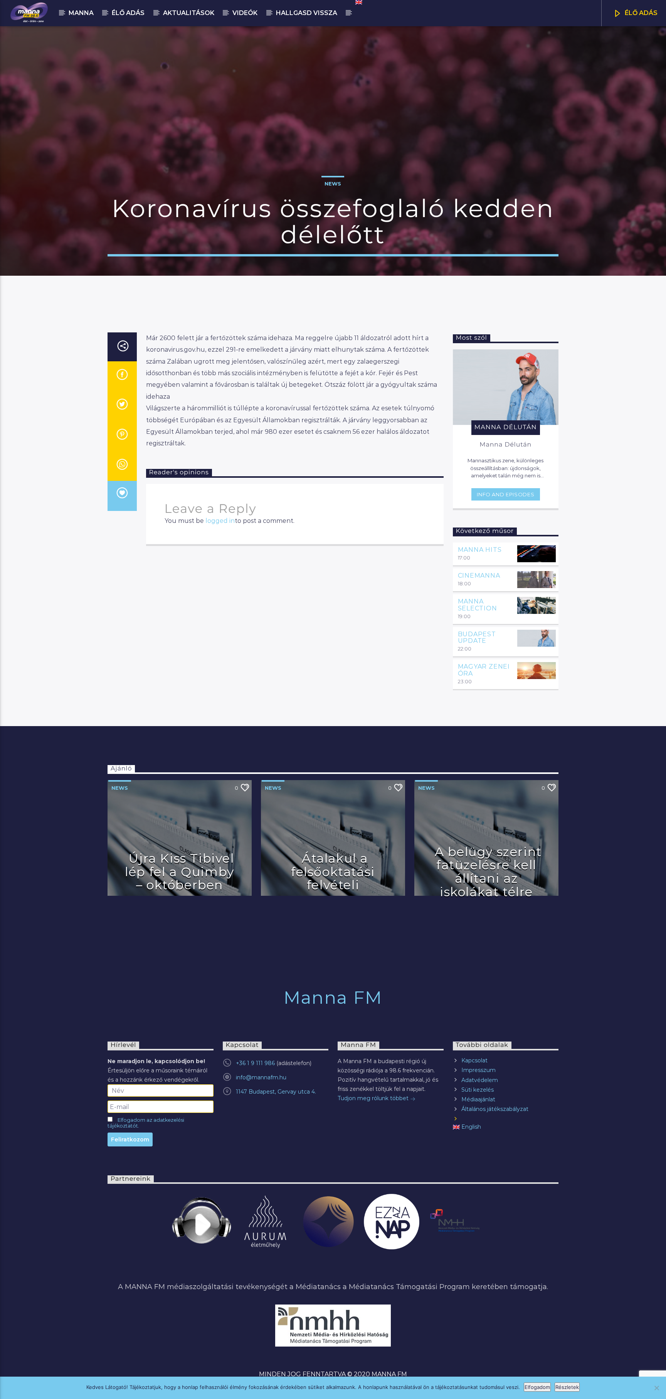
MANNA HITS (480, 549)
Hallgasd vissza (306, 13)
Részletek (567, 1387)
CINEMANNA (479, 575)
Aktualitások (188, 13)
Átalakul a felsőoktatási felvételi (333, 871)
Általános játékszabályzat (494, 1109)
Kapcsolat (474, 1060)
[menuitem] (358, 2)
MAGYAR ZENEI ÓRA (484, 670)
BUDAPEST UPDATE (477, 637)
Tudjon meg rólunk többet (374, 1098)
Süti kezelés (477, 1089)
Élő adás (128, 13)
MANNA (81, 13)
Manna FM (333, 997)
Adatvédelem (479, 1080)
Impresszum (478, 1070)
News (333, 183)
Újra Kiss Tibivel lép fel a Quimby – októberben (179, 871)
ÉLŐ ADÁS (640, 13)
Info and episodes (505, 494)
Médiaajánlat (478, 1099)
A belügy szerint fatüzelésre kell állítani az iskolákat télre (488, 871)
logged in (220, 520)
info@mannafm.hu (261, 1077)
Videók (244, 13)
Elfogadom (537, 1387)
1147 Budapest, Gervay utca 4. (276, 1091)
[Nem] (656, 1388)
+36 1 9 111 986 (255, 1063)
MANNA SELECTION (477, 605)
